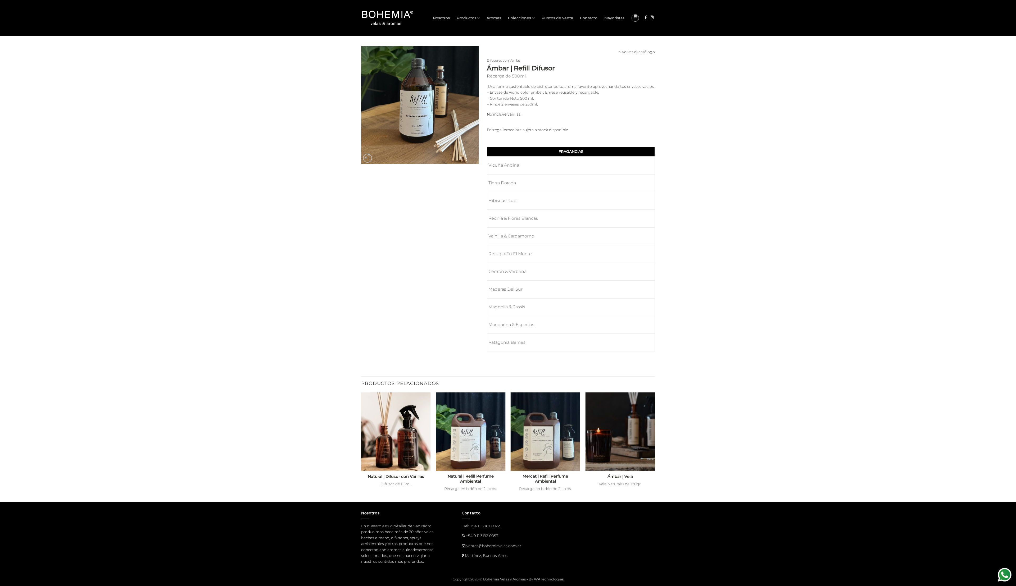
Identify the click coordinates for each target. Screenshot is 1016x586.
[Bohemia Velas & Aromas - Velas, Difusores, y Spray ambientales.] (387, 18)
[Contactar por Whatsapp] (1005, 575)
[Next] (655, 447)
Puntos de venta (557, 18)
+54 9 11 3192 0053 (482, 535)
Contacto (588, 18)
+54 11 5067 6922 (485, 526)
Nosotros (441, 18)
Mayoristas (614, 18)
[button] (635, 18)
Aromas (494, 18)
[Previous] (361, 447)
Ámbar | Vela (620, 476)
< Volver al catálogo (637, 51)
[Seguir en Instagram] (652, 18)
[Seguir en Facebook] (646, 18)
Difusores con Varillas (503, 60)
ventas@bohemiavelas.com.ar (493, 545)
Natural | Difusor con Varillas (396, 476)
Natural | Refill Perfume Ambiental (471, 479)
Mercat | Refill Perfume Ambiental (545, 479)
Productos (466, 18)
